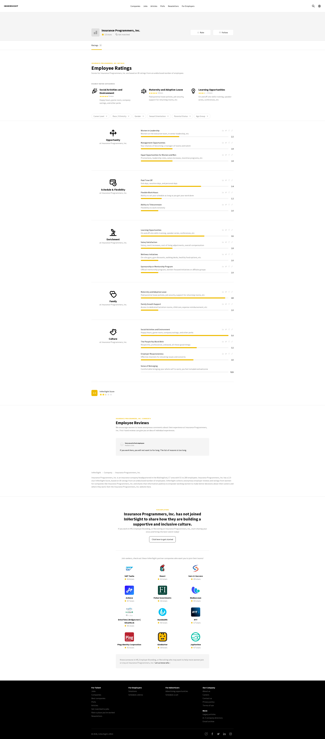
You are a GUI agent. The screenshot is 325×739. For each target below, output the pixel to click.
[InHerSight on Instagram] (231, 734)
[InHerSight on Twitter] (218, 734)
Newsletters (173, 6)
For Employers (188, 6)
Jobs (145, 6)
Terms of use (208, 705)
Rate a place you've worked (103, 712)
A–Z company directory (213, 718)
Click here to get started (162, 539)
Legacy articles (209, 714)
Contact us (207, 698)
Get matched (124, 34)
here (149, 486)
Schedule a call (172, 694)
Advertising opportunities (177, 691)
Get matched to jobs (100, 709)
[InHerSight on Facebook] (212, 734)
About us (206, 691)
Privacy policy (208, 702)
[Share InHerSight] (206, 734)
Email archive (208, 721)
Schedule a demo (135, 694)
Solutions (132, 691)
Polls (162, 6)
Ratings (96, 45)
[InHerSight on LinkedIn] (224, 734)
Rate (202, 32)
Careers (206, 694)
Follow (225, 32)
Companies (135, 6)
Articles (154, 6)
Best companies (98, 698)
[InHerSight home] (11, 6)
